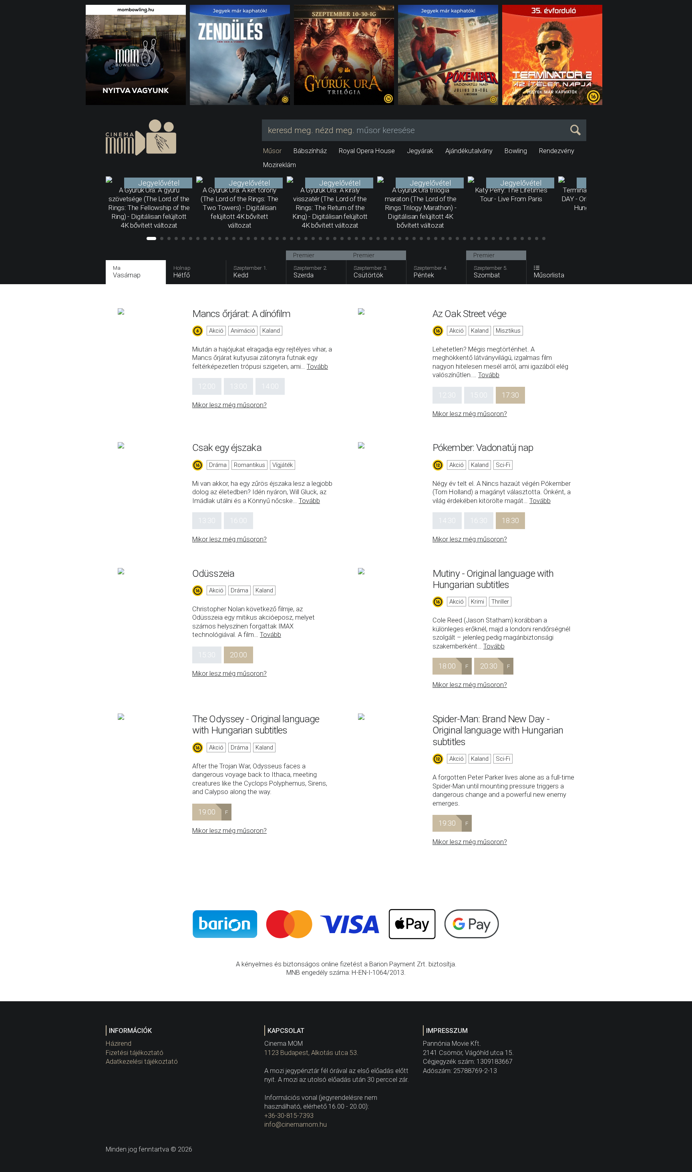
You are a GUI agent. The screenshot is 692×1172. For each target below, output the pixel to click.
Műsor (272, 151)
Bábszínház (310, 151)
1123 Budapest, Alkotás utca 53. (311, 1053)
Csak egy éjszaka (227, 447)
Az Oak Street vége (469, 313)
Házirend (118, 1043)
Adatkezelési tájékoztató (142, 1061)
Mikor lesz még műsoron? (229, 405)
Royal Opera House (367, 151)
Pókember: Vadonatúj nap (482, 447)
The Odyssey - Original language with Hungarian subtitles (255, 724)
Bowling (516, 151)
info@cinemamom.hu (295, 1124)
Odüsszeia (213, 573)
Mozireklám (279, 165)
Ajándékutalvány (469, 151)
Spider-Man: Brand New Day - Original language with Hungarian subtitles (497, 730)
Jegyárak (420, 151)
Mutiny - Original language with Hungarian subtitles (492, 579)
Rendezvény (556, 151)
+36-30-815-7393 (289, 1115)
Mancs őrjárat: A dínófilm (241, 313)
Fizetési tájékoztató (134, 1053)
